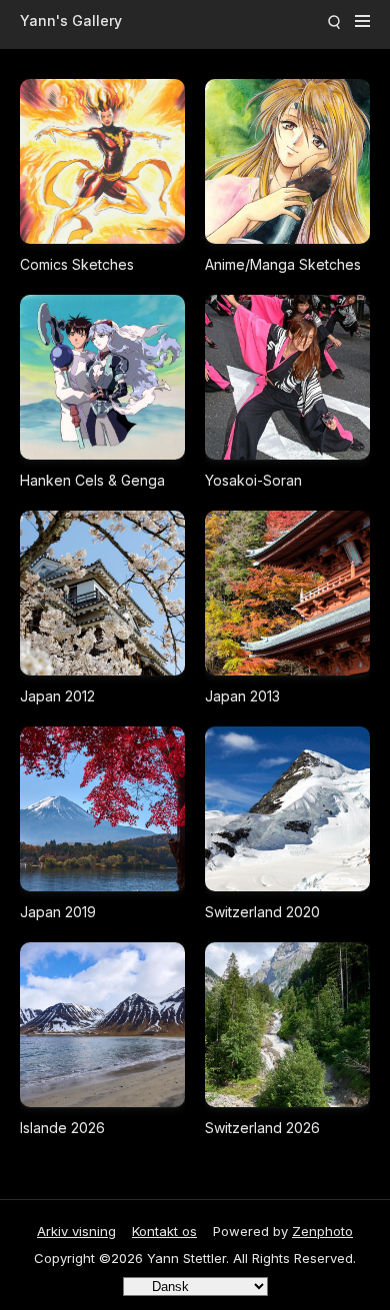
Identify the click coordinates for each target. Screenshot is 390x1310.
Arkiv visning (76, 1231)
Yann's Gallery (71, 20)
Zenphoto (322, 1231)
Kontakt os (164, 1231)
